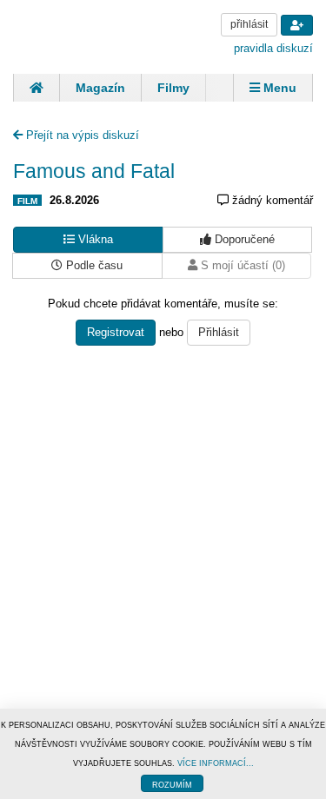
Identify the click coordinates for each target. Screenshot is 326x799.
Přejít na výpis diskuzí (81, 135)
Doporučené (243, 239)
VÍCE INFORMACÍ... (215, 763)
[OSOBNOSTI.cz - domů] (78, 35)
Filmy (173, 88)
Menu (278, 88)
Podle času (93, 265)
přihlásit (249, 24)
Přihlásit (218, 332)
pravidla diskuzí (273, 48)
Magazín (100, 88)
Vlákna (94, 239)
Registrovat (115, 332)
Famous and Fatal (94, 171)
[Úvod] (36, 88)
